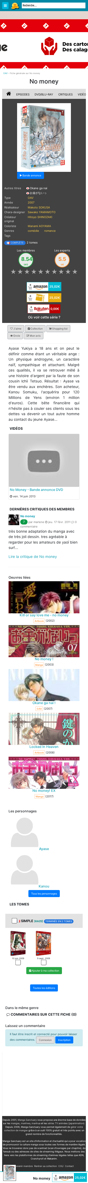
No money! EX (44, 790)
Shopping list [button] (59, 328)
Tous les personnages (44, 893)
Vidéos (83, 94)
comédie (33, 230)
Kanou (44, 886)
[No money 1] (18, 943)
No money (27, 516)
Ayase (44, 849)
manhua (36, 1123)
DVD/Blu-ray (44, 94)
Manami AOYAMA (39, 226)
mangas (15, 1123)
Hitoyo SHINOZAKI (40, 217)
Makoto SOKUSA (39, 207)
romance (50, 230)
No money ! (44, 659)
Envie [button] (16, 335)
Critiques (65, 94)
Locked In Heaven (44, 747)
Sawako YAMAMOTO (42, 212)
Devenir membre (24, 1166)
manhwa (25, 1123)
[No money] (44, 137)
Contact (69, 1166)
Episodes (22, 94)
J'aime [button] (17, 328)
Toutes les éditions (44, 988)
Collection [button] (36, 328)
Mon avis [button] (35, 335)
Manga (15, 6)
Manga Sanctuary (27, 1119)
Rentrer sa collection (45, 1166)
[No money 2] (43, 943)
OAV (31, 197)
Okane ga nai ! (44, 703)
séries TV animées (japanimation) (66, 1123)
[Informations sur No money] (9, 94)
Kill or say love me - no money (44, 615)
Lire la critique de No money (33, 556)
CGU (60, 1166)
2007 (31, 202)
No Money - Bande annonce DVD (36, 489)
